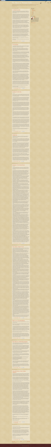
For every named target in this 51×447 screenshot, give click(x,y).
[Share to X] (22, 161)
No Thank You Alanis (16, 9)
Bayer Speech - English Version (18, 246)
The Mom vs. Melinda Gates (22, 3)
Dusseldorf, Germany (16, 422)
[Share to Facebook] (23, 88)
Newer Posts (13, 441)
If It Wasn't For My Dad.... (17, 91)
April (32, 13)
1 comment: (19, 161)
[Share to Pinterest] (23, 161)
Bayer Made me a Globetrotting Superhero (20, 341)
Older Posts (28, 441)
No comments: (19, 88)
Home (21, 441)
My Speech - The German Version (19, 165)
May (32, 12)
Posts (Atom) (15, 442)
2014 (32, 9)
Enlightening (15, 135)
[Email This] (21, 161)
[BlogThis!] (22, 88)
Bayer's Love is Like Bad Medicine (19, 320)
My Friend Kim (15, 44)
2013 (32, 14)
